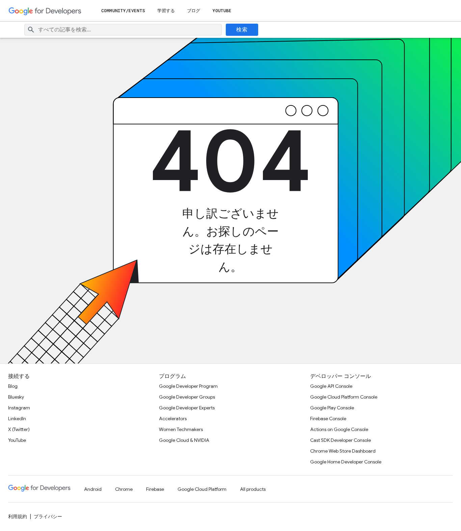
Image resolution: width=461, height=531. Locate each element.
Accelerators (173, 418)
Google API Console (331, 386)
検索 (241, 29)
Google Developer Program (188, 386)
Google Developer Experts (187, 408)
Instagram (19, 408)
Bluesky (16, 397)
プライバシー (48, 516)
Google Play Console (332, 408)
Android (93, 489)
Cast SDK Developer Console (340, 440)
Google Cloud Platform (202, 489)
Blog (13, 386)
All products (253, 489)
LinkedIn (17, 418)
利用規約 (17, 516)
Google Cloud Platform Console (343, 397)
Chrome (124, 489)
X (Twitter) (19, 429)
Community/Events (123, 11)
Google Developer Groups (187, 397)
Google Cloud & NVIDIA (184, 440)
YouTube (222, 11)
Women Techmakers (181, 429)
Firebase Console (328, 418)
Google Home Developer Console (345, 462)
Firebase (155, 489)
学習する (166, 11)
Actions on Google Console (339, 429)
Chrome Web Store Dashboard (343, 451)
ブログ (193, 11)
